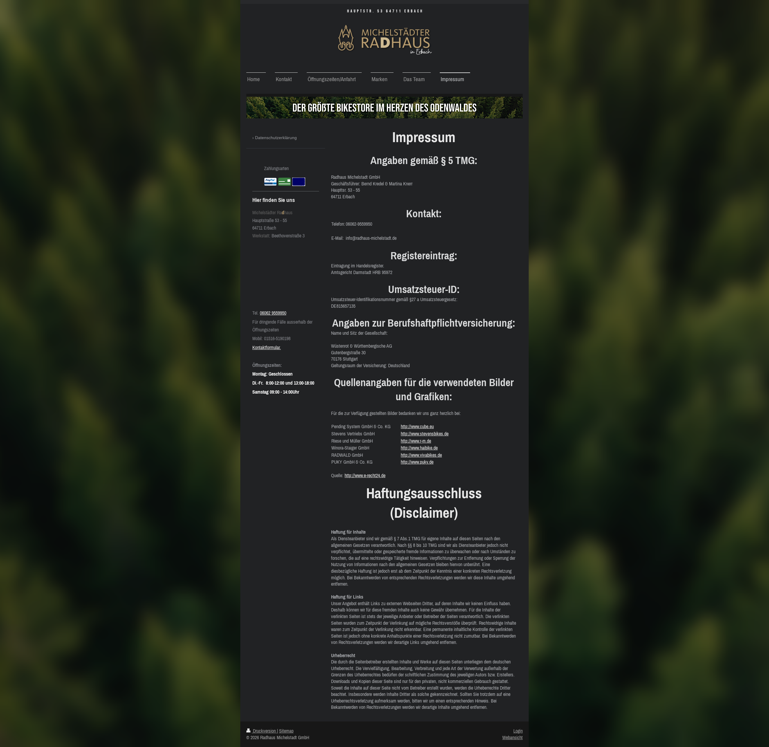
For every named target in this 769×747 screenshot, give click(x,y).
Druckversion (264, 730)
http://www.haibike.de (419, 447)
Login (518, 730)
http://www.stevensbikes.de (424, 433)
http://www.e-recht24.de (365, 475)
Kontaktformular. (266, 347)
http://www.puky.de (417, 462)
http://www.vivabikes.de (421, 455)
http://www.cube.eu (417, 426)
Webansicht (512, 737)
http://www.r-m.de (416, 441)
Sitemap (286, 730)
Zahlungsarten (276, 168)
